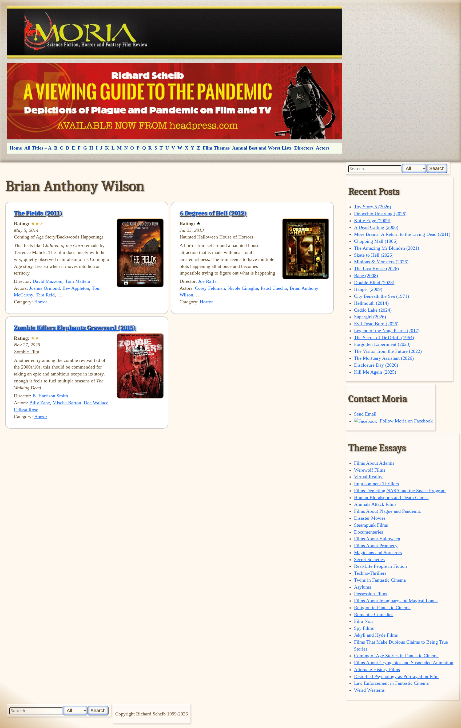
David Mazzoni (47, 281)
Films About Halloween (377, 538)
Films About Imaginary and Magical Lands (396, 600)
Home (16, 148)
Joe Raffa (207, 281)
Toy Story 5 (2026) (372, 206)
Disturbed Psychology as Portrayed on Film (396, 676)
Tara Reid (45, 295)
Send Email (365, 414)
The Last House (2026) (376, 268)
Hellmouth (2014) (371, 303)
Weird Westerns (369, 690)
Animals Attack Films (375, 504)
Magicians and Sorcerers (378, 552)
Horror (40, 301)
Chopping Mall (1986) (376, 241)
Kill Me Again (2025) (375, 372)
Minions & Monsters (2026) (381, 261)
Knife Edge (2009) (372, 220)
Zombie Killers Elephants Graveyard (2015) (75, 327)
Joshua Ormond (44, 288)
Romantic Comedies (373, 614)
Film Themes (216, 148)
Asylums (362, 587)
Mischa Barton (67, 402)
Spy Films (364, 628)
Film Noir (363, 621)
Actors (322, 148)
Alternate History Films (377, 669)
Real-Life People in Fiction (380, 566)
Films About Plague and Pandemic (387, 511)
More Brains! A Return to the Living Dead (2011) (402, 234)
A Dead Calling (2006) (376, 227)
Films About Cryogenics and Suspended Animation (403, 662)
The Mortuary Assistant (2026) (384, 358)
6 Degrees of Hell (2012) (213, 213)
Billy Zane (39, 402)
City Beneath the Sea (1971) (381, 296)
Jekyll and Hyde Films (376, 635)
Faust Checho (274, 288)
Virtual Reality (368, 476)
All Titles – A (37, 148)
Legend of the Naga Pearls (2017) (387, 330)
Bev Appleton (75, 288)
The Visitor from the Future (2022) (388, 351)
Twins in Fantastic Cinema (380, 580)
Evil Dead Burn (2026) (376, 323)
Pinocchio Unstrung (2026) (380, 213)
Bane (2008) (366, 275)
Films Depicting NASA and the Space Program (400, 490)
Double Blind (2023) (374, 282)
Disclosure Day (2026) (376, 365)
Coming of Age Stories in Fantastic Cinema (396, 655)
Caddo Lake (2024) (373, 310)
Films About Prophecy (376, 545)
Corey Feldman (210, 288)
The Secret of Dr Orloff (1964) (384, 337)
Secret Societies (369, 559)
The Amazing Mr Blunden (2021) (386, 248)
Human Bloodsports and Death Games (391, 497)
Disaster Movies (370, 518)
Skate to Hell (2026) (374, 255)
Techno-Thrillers (370, 573)
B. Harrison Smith (50, 395)
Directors (303, 148)
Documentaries (368, 532)
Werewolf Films (369, 470)
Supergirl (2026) (370, 316)
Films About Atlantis (374, 463)
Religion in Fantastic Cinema (382, 607)
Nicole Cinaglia (243, 288)
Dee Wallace (96, 402)
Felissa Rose (26, 409)
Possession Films (370, 593)
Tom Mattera (77, 281)
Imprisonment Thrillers (376, 483)
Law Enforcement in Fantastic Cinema (391, 683)
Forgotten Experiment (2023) (382, 344)
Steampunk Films (371, 525)
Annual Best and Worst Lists (262, 148)
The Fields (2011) (38, 213)
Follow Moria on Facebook (406, 421)
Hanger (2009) (368, 289)
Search (436, 168)
